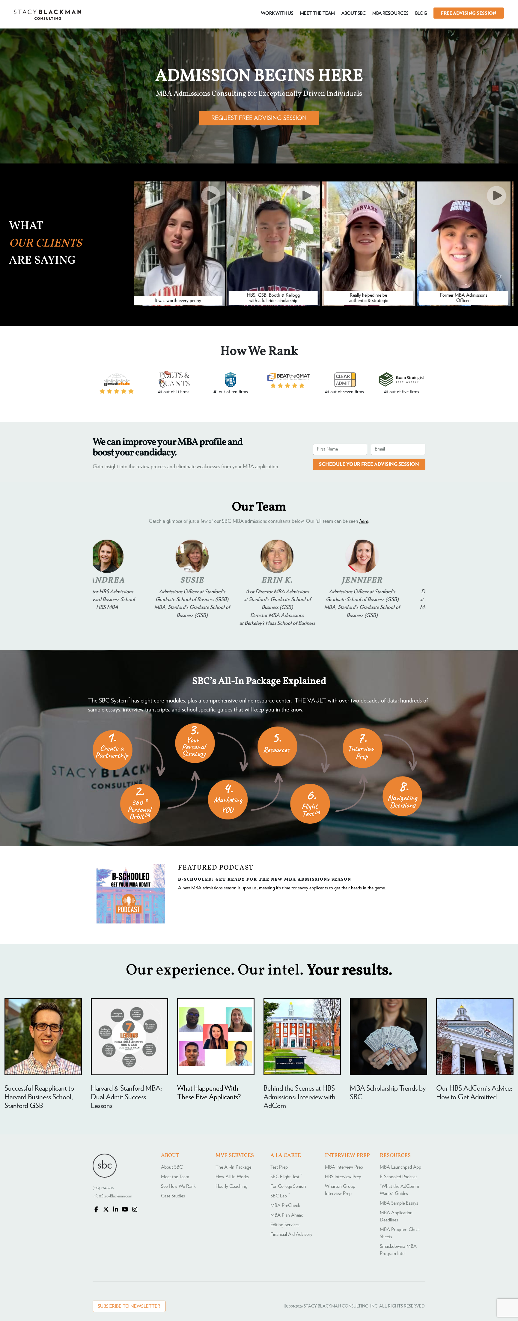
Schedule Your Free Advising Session (369, 464)
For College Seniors (288, 1186)
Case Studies (173, 1196)
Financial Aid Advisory (291, 1234)
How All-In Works (232, 1176)
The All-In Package (233, 1167)
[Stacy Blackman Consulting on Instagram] (134, 1210)
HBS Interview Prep (343, 1176)
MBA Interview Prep (344, 1167)
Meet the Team (175, 1176)
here (363, 521)
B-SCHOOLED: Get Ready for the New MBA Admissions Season (264, 879)
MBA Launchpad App (400, 1167)
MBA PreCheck (285, 1205)
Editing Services (284, 1224)
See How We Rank (178, 1186)
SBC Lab (280, 1196)
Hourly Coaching (231, 1186)
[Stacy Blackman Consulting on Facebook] (96, 1210)
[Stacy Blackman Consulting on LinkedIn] (115, 1210)
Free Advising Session (468, 13)
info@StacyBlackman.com (112, 1196)
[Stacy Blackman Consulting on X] (105, 1210)
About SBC (172, 1167)
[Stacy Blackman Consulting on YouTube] (125, 1210)
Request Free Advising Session (259, 118)
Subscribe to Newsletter (129, 1306)
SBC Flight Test (286, 1176)
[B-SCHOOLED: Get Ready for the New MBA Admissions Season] (131, 922)
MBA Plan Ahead (286, 1215)
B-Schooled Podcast (398, 1176)
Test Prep (279, 1167)
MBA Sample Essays (399, 1203)
